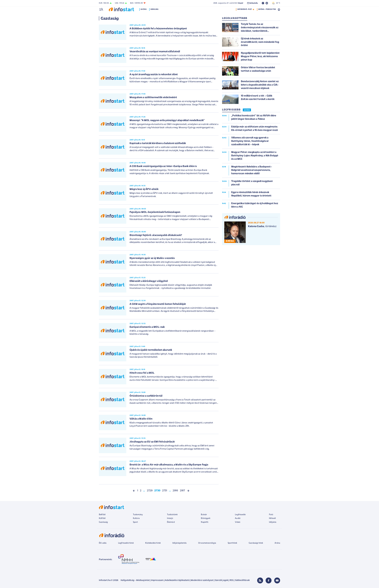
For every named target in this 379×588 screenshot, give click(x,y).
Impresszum (157, 580)
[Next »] (188, 491)
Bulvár (204, 515)
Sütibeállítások (242, 580)
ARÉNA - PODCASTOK (267, 9)
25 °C (277, 3)
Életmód (171, 522)
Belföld (102, 515)
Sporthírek (232, 543)
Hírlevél (272, 518)
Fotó (271, 515)
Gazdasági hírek (256, 543)
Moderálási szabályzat (202, 580)
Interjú (170, 518)
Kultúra (136, 518)
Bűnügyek (205, 518)
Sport (135, 522)
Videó (237, 522)
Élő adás (102, 543)
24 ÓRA (247, 110)
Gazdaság (103, 522)
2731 (164, 490)
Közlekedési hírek (153, 543)
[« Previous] (134, 491)
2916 (175, 490)
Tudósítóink (172, 515)
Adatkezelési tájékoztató (177, 580)
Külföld (102, 518)
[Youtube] (277, 580)
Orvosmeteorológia (207, 543)
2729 (150, 490)
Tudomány (138, 515)
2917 (182, 490)
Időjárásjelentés (179, 543)
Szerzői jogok (221, 580)
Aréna (277, 543)
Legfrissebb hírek (126, 543)
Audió (237, 518)
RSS (231, 580)
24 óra (143, 9)
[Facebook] (269, 580)
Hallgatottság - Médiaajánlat (135, 580)
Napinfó (204, 522)
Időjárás (272, 522)
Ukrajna (154, 9)
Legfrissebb (240, 515)
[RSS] (260, 580)
